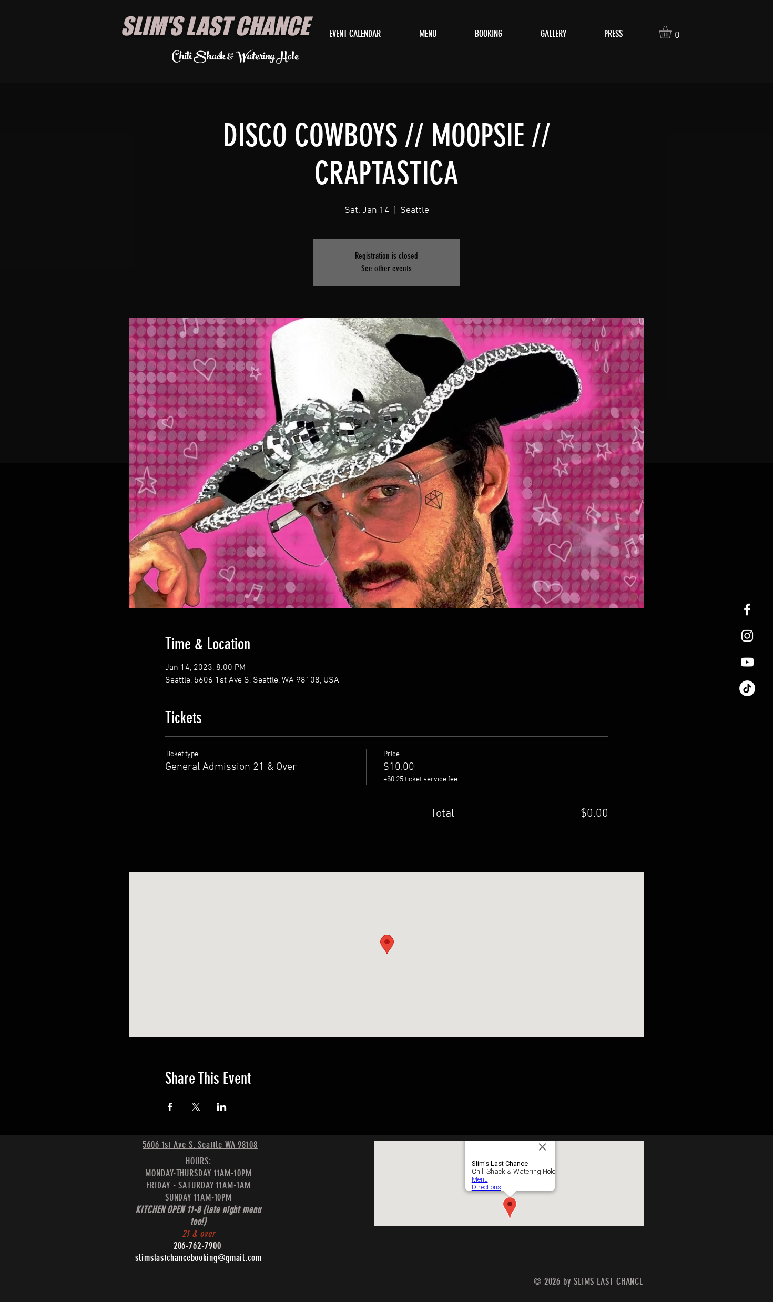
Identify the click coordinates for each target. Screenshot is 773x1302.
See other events (386, 268)
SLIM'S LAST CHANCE (214, 26)
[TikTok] (747, 688)
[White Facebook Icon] (747, 609)
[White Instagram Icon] (747, 636)
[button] (672, 32)
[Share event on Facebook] (170, 1107)
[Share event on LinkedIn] (222, 1107)
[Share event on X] (196, 1107)
